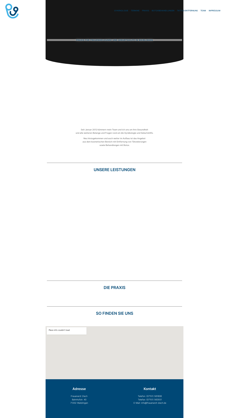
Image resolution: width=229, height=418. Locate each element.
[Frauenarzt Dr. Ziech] (12, 10)
